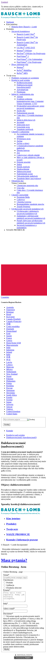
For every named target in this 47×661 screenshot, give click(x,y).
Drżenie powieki (23, 162)
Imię (5, 603)
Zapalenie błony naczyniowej (29, 178)
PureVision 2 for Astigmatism (29, 59)
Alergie (20, 97)
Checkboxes (8, 580)
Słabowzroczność (24, 171)
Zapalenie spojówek (25, 129)
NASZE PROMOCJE (18, 534)
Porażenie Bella (23, 197)
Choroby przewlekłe (19, 195)
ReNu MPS (22, 73)
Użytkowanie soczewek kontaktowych (27, 209)
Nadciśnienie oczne (25, 174)
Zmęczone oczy (23, 125)
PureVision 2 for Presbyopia (29, 62)
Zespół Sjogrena (23, 206)
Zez (18, 153)
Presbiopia (21, 92)
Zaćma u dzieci (23, 143)
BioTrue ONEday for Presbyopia (31, 53)
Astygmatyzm (22, 89)
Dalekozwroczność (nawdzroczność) (25, 86)
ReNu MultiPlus (24, 70)
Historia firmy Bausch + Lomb (24, 27)
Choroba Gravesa (24, 202)
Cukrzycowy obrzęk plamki (28, 155)
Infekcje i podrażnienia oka (22, 94)
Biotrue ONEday (24, 51)
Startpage (10, 22)
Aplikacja (10, 585)
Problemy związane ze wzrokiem (25, 78)
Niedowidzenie (23, 169)
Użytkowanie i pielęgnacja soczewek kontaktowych (28, 212)
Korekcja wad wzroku (20, 80)
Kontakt (9, 431)
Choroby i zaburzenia (20, 132)
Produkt (9, 582)
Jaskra (19, 164)
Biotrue (20, 67)
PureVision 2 (23, 56)
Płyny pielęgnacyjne (19, 64)
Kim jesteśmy (13, 518)
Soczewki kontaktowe (20, 31)
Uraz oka (20, 188)
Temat (6, 575)
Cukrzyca (21, 199)
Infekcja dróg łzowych (26, 120)
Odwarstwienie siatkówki (27, 176)
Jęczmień (20, 122)
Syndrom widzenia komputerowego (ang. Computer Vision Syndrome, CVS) (30, 101)
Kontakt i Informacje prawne (22, 539)
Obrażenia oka (17, 181)
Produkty (11, 523)
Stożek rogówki (23, 167)
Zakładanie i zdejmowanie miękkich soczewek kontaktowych (31, 217)
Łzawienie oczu (23, 127)
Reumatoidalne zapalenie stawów (30, 204)
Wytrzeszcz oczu (24, 139)
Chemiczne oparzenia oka (27, 185)
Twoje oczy (12, 529)
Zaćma (19, 141)
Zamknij (4, 2)
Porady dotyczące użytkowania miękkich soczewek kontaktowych (31, 221)
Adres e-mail (9, 608)
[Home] (20, 18)
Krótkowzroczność (24, 82)
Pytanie (6, 590)
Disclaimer (8, 614)
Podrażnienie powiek (25, 113)
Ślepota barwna (23, 150)
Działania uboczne (14, 588)
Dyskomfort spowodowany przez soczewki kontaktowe (30, 107)
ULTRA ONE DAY (26, 48)
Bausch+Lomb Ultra (26, 34)
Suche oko (21, 111)
